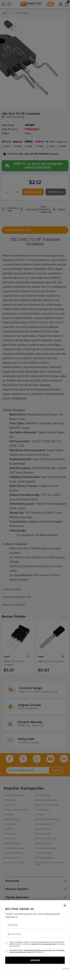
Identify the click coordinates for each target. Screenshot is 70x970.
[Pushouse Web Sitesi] (65, 968)
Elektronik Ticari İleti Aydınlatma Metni (43, 944)
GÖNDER (35, 960)
